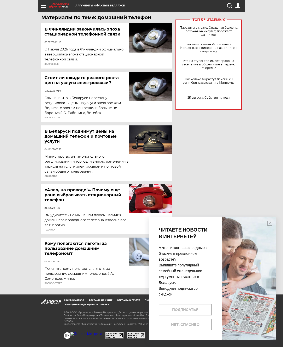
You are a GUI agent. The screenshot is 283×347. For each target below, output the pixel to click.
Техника (50, 230)
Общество (51, 176)
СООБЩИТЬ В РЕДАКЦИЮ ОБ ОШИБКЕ (86, 304)
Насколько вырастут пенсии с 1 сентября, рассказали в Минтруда (209, 81)
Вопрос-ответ (53, 118)
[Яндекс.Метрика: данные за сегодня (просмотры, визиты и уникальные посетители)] (86, 334)
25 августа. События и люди (208, 97)
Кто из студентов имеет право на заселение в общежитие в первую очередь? (208, 64)
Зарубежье (52, 64)
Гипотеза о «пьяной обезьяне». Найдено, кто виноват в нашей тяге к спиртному (208, 48)
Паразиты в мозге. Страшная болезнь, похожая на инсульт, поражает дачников (209, 31)
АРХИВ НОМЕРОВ (74, 300)
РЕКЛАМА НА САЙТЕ (100, 300)
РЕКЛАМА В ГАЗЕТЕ (128, 300)
